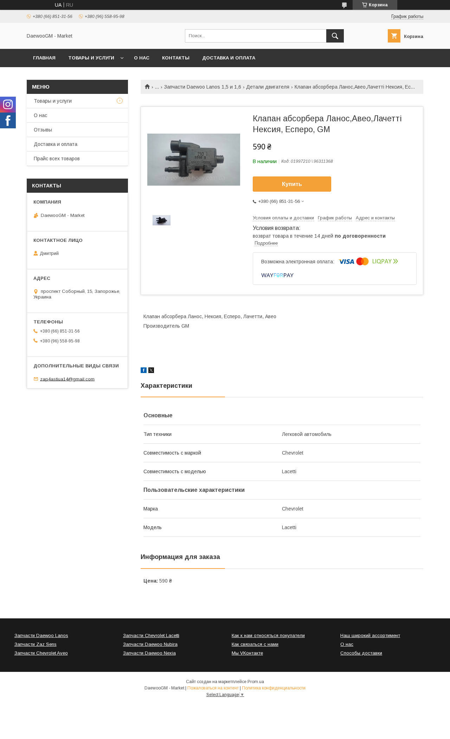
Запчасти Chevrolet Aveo (41, 653)
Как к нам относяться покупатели (268, 635)
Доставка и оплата (228, 57)
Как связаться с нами (255, 644)
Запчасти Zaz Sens (35, 644)
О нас (141, 57)
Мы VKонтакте (247, 653)
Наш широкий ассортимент (370, 635)
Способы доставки (361, 653)
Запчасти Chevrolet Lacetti (151, 635)
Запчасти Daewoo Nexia (149, 653)
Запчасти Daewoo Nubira (150, 644)
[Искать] (335, 36)
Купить (292, 184)
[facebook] (144, 371)
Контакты (175, 57)
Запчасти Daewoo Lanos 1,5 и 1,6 (202, 87)
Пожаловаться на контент (213, 688)
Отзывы (43, 130)
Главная (44, 57)
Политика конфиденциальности (274, 688)
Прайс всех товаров (57, 158)
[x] (151, 371)
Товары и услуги (91, 57)
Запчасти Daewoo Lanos (41, 635)
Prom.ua (256, 681)
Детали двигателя (267, 87)
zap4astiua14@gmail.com (67, 378)
